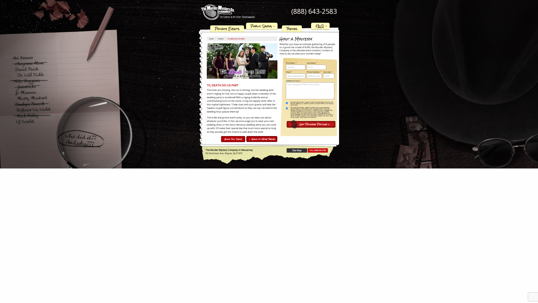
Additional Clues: (294, 81)
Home (211, 39)
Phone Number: (314, 72)
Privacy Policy (295, 117)
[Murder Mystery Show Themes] (261, 139)
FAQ (320, 26)
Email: (289, 72)
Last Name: (312, 63)
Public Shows (261, 26)
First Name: (291, 63)
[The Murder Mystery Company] (228, 12)
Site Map (297, 150)
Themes (291, 29)
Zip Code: (328, 72)
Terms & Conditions (309, 117)
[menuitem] (227, 28)
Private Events (227, 29)
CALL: (317, 150)
